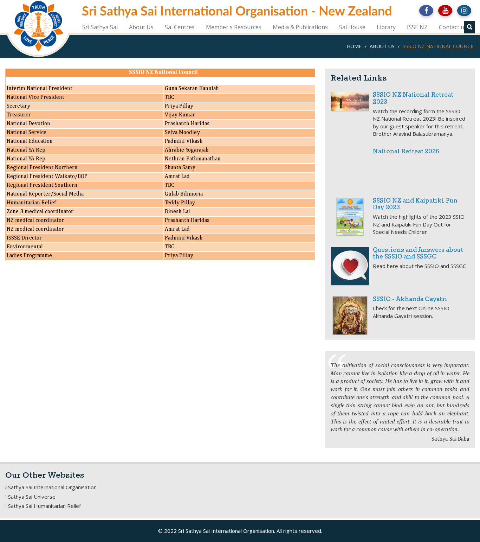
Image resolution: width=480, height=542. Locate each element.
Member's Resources (233, 27)
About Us (141, 27)
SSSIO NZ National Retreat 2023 (413, 98)
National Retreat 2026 (406, 152)
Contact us (453, 27)
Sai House (352, 27)
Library (386, 27)
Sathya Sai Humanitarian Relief (44, 505)
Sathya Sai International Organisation (52, 487)
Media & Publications (300, 27)
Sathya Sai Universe (32, 496)
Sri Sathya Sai (100, 27)
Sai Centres (180, 27)
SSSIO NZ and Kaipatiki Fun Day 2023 (415, 204)
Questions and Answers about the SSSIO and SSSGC (418, 253)
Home (354, 46)
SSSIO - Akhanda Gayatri (410, 299)
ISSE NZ (417, 27)
